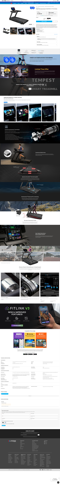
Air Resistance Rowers (23, 463)
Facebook (46, 443)
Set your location (56, 34)
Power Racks (28, 456)
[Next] (57, 112)
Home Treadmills (9, 456)
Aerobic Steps (35, 465)
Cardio (18, 3)
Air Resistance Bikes (16, 461)
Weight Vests (35, 463)
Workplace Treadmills (10, 462)
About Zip (21, 444)
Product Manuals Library (34, 448)
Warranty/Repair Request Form (35, 445)
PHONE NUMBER (32, 413)
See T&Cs (52, 15)
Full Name (3, 413)
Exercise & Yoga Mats (35, 464)
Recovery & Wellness (31, 3)
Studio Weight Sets (41, 460)
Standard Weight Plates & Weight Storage (42, 455)
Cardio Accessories (16, 462)
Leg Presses (28, 463)
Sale (11, 3)
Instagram (46, 442)
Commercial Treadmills (10, 461)
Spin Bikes (15, 456)
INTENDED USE (3, 418)
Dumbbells (34, 455)
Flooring (47, 455)
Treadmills (14, 3)
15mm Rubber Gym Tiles (48, 457)
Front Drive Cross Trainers (23, 458)
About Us (21, 441)
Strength (22, 3)
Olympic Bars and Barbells (42, 459)
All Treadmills (9, 455)
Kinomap (21, 445)
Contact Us (33, 441)
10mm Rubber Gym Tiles (48, 456)
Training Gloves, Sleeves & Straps (48, 463)
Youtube (46, 441)
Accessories (36, 3)
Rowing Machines (22, 460)
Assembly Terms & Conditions (35, 450)
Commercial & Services (43, 3)
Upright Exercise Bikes (16, 457)
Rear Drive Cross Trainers (23, 457)
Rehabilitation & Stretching (48, 462)
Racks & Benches (28, 455)
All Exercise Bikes (16, 455)
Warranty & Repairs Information (35, 446)
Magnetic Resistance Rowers (23, 461)
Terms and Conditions (28, 469)
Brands (49, 3)
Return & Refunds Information (35, 447)
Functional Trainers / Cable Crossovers (29, 462)
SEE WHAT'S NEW (17, 325)
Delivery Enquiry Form (34, 444)
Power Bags (35, 457)
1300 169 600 (55, 479)
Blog (20, 447)
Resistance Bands (35, 462)
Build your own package (42, 466)
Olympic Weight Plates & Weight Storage (42, 458)
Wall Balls (34, 461)
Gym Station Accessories (48, 461)
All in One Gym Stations (29, 464)
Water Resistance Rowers (23, 462)
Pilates (26, 3)
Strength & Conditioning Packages (42, 465)
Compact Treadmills (10, 457)
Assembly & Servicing (22, 443)
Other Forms (33, 449)
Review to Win (21, 448)
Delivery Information (34, 443)
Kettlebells (34, 456)
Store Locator (33, 442)
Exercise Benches (28, 457)
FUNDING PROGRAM (32, 418)
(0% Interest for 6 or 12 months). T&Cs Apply (52, 14)
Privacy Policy (23, 469)
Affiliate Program (22, 446)
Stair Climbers (22, 459)
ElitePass (21, 442)
